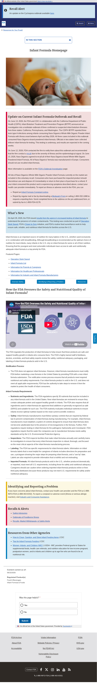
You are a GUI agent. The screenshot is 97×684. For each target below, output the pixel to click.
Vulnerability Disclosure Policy (48, 655)
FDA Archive (16, 638)
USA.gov (80, 648)
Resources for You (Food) (13, 30)
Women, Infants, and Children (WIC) (28, 545)
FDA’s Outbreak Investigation (50, 169)
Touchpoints (67, 626)
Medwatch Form (59, 196)
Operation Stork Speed (20, 259)
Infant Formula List (18, 263)
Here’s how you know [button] (45, 1)
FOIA (80, 638)
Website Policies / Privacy (48, 643)
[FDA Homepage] (4, 23)
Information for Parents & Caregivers (26, 267)
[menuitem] (48, 572)
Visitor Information (48, 638)
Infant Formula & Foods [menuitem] (16, 582)
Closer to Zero (31, 224)
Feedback (95, 338)
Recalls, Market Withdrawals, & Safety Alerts (31, 521)
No (25, 612)
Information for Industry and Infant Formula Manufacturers (34, 275)
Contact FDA (31, 670)
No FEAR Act (48, 648)
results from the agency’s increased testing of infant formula (61, 218)
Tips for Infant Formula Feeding (26, 541)
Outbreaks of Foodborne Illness (26, 517)
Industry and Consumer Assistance (34, 497)
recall (29, 154)
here (52, 13)
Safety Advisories (20, 513)
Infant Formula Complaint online (34, 192)
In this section (34, 40)
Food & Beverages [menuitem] (14, 580)
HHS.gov (80, 643)
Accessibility (16, 648)
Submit (25, 620)
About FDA (16, 643)
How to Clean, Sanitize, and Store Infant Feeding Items (36, 537)
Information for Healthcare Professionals (27, 271)
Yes (25, 605)
